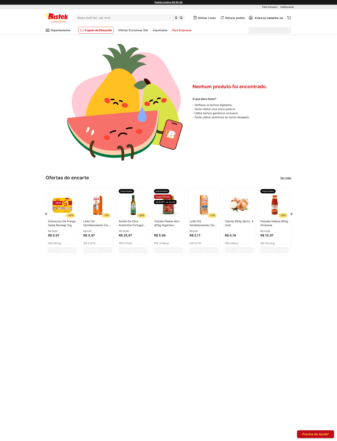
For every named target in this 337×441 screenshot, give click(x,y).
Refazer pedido (235, 18)
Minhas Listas (207, 18)
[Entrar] (265, 18)
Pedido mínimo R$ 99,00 (168, 2)
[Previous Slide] (46, 214)
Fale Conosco (269, 6)
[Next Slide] (291, 214)
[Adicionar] (62, 250)
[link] (126, 191)
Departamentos (61, 30)
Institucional (287, 6)
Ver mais (285, 178)
